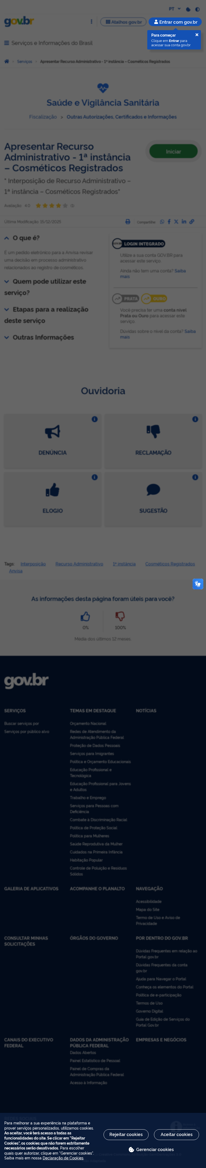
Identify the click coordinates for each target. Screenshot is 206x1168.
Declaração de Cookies (63, 1157)
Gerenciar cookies (155, 1149)
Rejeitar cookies (126, 1134)
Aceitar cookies (177, 1134)
